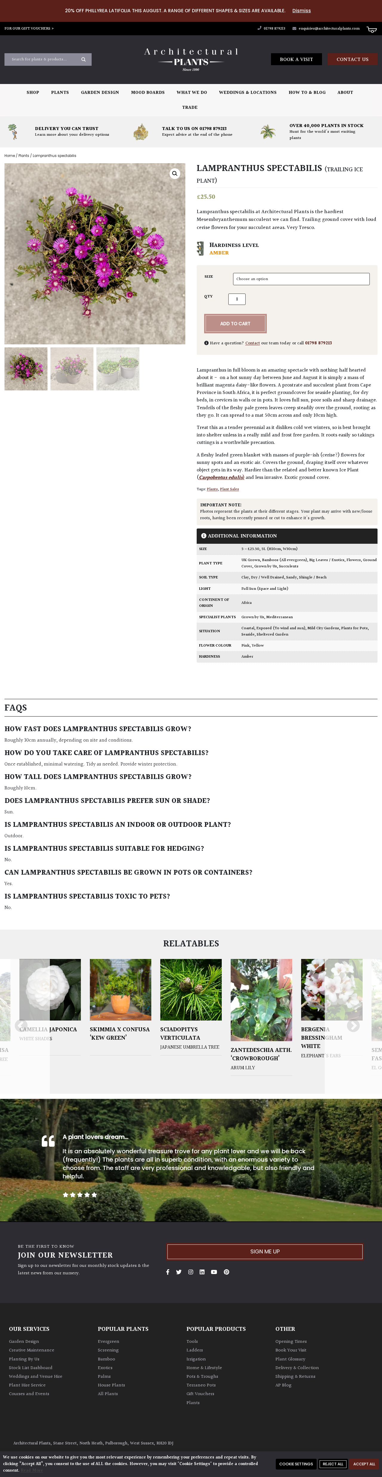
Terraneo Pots (201, 1385)
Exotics (105, 1368)
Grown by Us (265, 566)
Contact (252, 343)
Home (9, 155)
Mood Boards (148, 92)
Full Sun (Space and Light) (264, 589)
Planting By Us (24, 1359)
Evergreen (108, 1341)
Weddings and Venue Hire (35, 1376)
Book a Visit (296, 59)
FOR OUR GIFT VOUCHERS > (29, 28)
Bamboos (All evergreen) (284, 560)
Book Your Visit (290, 1350)
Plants (60, 92)
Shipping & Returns (295, 1376)
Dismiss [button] (301, 10)
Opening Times (291, 1341)
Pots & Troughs (202, 1376)
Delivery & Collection (297, 1368)
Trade (190, 107)
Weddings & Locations (248, 92)
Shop (33, 92)
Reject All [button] (333, 1464)
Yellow (258, 645)
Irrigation (196, 1359)
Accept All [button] (364, 1464)
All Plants (108, 1394)
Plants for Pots (354, 628)
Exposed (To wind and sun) (280, 628)
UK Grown (250, 560)
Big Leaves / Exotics (326, 560)
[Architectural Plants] (191, 59)
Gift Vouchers (200, 1394)
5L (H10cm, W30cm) (279, 549)
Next (353, 1026)
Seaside (248, 634)
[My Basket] (372, 29)
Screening (108, 1350)
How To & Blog (307, 92)
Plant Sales (229, 489)
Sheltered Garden (272, 634)
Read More (32, 1470)
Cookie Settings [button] (296, 1464)
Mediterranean (279, 617)
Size (208, 277)
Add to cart (235, 323)
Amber (247, 656)
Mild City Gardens (323, 628)
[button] (175, 173)
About (345, 92)
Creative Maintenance (31, 1350)
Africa (246, 603)
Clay (245, 577)
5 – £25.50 (250, 549)
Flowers (353, 560)
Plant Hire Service (27, 1385)
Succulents (288, 566)
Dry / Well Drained (267, 577)
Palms (104, 1376)
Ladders (195, 1350)
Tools (192, 1341)
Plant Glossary (290, 1359)
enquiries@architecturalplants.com (329, 28)
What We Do (192, 92)
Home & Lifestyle (204, 1368)
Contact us (353, 59)
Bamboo (106, 1359)
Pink (245, 645)
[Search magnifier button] (83, 59)
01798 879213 (274, 28)
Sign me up (265, 1251)
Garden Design (100, 92)
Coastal (247, 628)
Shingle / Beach (312, 577)
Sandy (291, 577)
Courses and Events (29, 1394)
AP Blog (283, 1385)
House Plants (111, 1385)
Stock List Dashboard (31, 1368)
